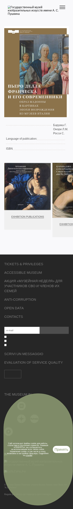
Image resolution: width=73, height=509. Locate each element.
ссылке (29, 455)
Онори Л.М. (60, 129)
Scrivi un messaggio (23, 354)
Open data (14, 308)
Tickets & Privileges (23, 264)
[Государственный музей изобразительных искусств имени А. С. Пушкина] (34, 13)
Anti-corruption (20, 299)
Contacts (13, 317)
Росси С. (58, 133)
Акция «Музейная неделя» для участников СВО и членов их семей (33, 286)
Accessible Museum (23, 272)
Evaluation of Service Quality (33, 362)
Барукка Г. (59, 125)
